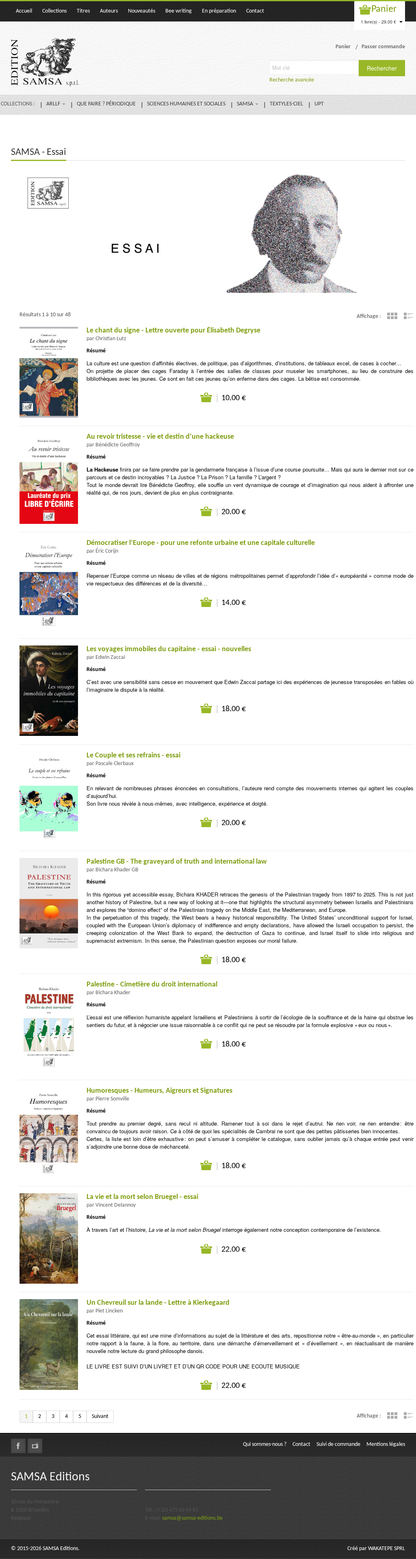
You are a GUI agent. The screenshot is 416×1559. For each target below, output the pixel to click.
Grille (392, 316)
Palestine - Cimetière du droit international (152, 985)
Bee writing (178, 11)
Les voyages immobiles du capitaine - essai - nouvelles (169, 649)
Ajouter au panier (206, 397)
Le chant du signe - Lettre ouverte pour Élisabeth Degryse (173, 331)
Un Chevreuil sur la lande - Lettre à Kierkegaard (158, 1303)
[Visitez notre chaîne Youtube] (35, 1446)
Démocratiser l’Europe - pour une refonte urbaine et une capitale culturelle (201, 543)
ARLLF (53, 104)
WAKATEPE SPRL (386, 1549)
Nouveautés (141, 11)
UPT (319, 104)
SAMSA (245, 104)
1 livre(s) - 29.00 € (379, 22)
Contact (255, 11)
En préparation (219, 11)
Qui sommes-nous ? (264, 1444)
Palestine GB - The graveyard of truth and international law (176, 862)
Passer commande (383, 47)
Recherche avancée (291, 80)
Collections (54, 11)
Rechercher (382, 68)
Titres (83, 11)
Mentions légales (385, 1444)
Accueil (24, 11)
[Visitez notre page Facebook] (18, 1446)
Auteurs (109, 11)
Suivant (100, 1416)
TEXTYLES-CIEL (286, 104)
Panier (383, 9)
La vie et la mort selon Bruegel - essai (142, 1197)
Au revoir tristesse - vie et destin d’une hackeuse (160, 437)
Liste (408, 316)
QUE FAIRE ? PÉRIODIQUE (106, 104)
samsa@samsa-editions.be (192, 1518)
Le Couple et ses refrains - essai (133, 755)
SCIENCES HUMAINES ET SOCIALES (186, 104)
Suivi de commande (338, 1444)
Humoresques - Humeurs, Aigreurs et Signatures (159, 1091)
